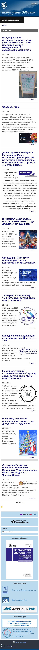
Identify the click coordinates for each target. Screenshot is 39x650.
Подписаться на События (1, 507)
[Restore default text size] (34, 4)
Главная (4, 25)
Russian (25, 514)
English (34, 514)
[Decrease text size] (32, 4)
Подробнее (33, 99)
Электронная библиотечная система (24, 590)
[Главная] (5, 8)
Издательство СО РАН (19, 600)
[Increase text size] (36, 4)
